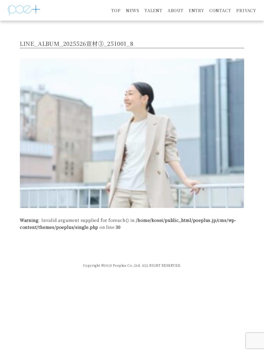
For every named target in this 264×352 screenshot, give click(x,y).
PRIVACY (246, 10)
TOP (115, 10)
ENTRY (196, 10)
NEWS (132, 10)
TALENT (153, 10)
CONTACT (220, 10)
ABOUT (176, 10)
